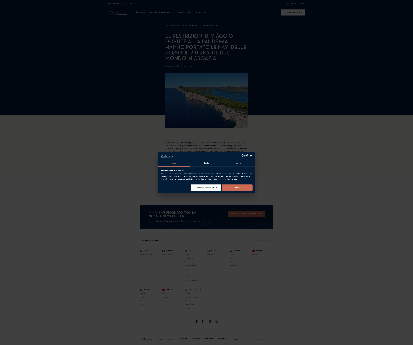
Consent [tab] (174, 163)
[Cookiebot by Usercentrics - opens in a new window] (243, 155)
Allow (237, 187)
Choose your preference (205, 187)
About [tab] (238, 163)
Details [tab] (206, 163)
